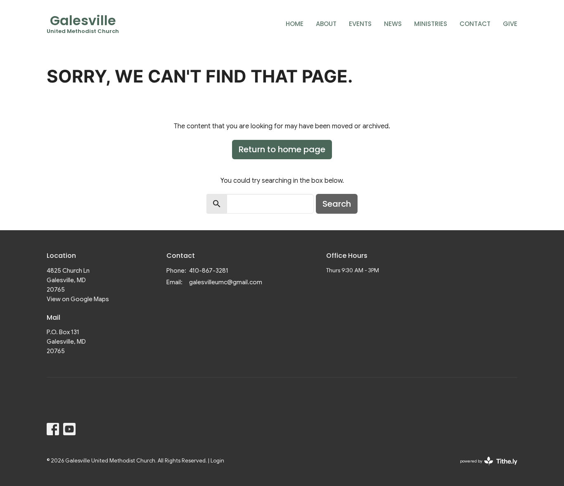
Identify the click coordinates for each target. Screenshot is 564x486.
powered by (484, 468)
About (326, 23)
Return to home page (282, 149)
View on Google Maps (78, 299)
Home (294, 23)
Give (510, 23)
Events (360, 23)
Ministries (430, 23)
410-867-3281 (208, 270)
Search (336, 204)
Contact (475, 23)
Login (217, 461)
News (393, 23)
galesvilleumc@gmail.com (225, 282)
